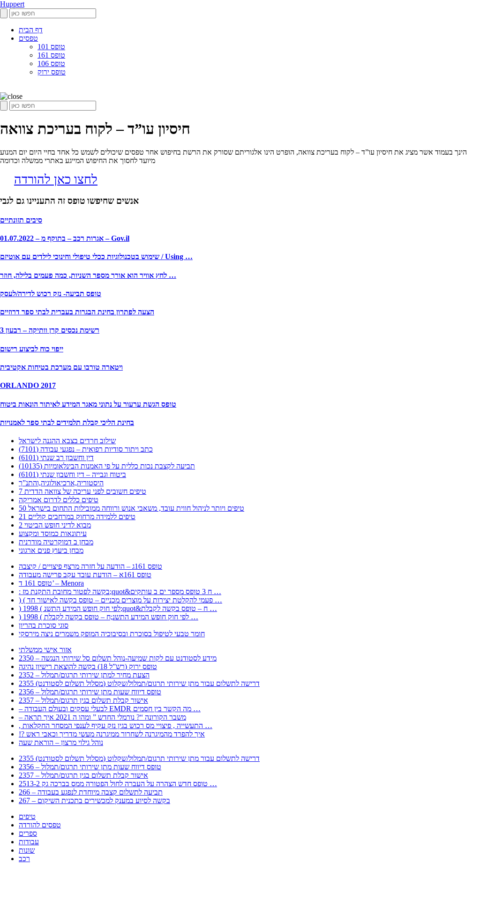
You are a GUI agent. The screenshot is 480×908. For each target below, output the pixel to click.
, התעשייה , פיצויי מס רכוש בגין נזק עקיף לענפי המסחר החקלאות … (115, 725)
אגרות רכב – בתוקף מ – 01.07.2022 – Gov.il (64, 238)
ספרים (28, 833)
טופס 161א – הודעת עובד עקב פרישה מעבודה (85, 575)
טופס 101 (51, 47)
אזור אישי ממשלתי (45, 650)
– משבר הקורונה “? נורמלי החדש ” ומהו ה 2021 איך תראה (102, 717)
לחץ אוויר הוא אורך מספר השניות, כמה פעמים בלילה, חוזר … (88, 275)
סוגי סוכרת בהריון (43, 625)
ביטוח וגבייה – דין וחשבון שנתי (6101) (72, 474)
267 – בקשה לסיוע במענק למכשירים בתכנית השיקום (94, 800)
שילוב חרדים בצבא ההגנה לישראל (67, 441)
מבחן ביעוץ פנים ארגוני (51, 550)
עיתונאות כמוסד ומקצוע (53, 533)
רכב (24, 859)
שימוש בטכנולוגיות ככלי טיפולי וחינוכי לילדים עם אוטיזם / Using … (96, 256)
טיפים (27, 816)
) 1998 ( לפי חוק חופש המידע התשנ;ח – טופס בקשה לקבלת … (108, 617)
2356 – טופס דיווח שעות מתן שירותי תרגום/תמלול (90, 692)
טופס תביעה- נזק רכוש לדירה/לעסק (50, 294)
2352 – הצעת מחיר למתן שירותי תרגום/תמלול (84, 675)
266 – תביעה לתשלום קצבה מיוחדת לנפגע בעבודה (91, 792)
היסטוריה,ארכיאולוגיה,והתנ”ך (61, 483)
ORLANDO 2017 (28, 385)
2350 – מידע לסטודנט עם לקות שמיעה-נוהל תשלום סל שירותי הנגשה (118, 658)
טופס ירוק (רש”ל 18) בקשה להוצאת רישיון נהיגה (88, 666)
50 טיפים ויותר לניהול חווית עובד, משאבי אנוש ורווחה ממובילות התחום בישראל (131, 508)
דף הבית (31, 30)
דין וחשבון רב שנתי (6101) (56, 457)
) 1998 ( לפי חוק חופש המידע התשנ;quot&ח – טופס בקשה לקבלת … (118, 608)
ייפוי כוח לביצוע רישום (31, 349)
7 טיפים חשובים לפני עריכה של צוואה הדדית (82, 491)
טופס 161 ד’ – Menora (51, 583)
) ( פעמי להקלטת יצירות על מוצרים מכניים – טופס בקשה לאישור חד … (120, 600)
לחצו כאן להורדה (56, 179)
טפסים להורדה (40, 825)
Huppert (12, 4)
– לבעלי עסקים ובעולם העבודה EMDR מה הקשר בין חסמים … (110, 709)
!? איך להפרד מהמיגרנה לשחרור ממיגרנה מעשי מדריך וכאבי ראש (112, 734)
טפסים (28, 38)
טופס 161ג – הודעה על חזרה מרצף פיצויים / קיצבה (90, 566)
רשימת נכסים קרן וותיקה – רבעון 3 (49, 330)
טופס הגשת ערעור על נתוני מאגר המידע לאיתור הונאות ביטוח (88, 404)
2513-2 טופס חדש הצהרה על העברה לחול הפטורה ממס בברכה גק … (118, 784)
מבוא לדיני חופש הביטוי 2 (55, 525)
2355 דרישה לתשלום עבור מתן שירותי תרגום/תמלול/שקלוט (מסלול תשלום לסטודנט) (139, 683)
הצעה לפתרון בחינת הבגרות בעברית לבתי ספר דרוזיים (77, 312)
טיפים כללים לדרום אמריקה (58, 500)
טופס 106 (51, 63)
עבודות (29, 842)
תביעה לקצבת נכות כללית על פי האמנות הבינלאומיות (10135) (107, 466)
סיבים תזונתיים (21, 220)
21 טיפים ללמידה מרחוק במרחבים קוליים (77, 517)
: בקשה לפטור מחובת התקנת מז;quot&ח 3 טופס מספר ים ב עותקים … (120, 591)
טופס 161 (51, 55)
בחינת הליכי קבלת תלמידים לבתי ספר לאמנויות (67, 422)
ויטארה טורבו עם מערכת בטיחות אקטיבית (61, 367)
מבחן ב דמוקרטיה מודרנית (56, 542)
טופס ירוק (52, 72)
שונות (27, 850)
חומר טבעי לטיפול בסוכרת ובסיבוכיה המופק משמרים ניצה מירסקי (112, 634)
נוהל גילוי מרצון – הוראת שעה (61, 742)
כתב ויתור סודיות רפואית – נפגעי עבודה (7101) (86, 449)
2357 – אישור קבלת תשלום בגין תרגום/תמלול (83, 700)
